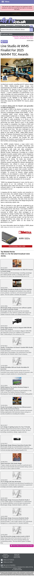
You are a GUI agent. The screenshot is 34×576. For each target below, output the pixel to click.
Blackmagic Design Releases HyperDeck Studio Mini (16, 445)
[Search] (31, 29)
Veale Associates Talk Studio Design (11, 463)
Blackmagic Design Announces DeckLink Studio (15, 518)
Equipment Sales (10, 26)
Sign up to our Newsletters (9, 565)
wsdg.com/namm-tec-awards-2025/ (14, 227)
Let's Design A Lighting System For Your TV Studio (15, 427)
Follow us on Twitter (8, 562)
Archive (27, 26)
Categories (5, 557)
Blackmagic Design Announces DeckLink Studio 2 (15, 500)
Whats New (16, 554)
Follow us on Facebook (8, 559)
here (26, 8)
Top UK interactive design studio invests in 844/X (15, 536)
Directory (2, 26)
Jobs (24, 26)
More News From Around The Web (23, 545)
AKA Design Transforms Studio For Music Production (16, 289)
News (31, 26)
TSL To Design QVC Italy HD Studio (11, 481)
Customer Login (5, 555)
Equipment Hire (18, 26)
